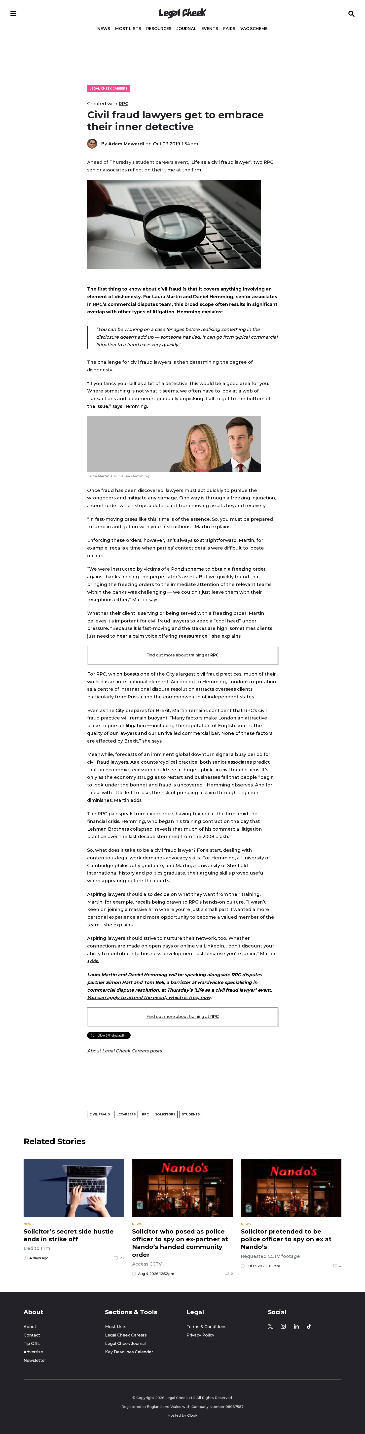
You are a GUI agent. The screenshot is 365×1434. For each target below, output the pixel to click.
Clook (192, 1415)
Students (191, 1114)
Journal (186, 29)
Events (209, 29)
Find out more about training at (182, 655)
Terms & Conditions (206, 1326)
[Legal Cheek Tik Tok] (309, 1326)
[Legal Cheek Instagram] (283, 1326)
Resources (159, 29)
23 (122, 1258)
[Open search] (351, 13)
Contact (32, 1335)
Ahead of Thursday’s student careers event (137, 162)
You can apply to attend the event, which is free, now (148, 997)
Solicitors (165, 1114)
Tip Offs (32, 1343)
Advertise (33, 1352)
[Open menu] (13, 13)
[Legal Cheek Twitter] (270, 1326)
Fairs (229, 29)
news (29, 1224)
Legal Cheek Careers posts (132, 1051)
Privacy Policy (200, 1335)
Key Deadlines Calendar (129, 1352)
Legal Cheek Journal (125, 1343)
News (103, 29)
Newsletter (35, 1360)
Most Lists (128, 29)
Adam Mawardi (126, 144)
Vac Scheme (254, 29)
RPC (123, 103)
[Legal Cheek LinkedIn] (296, 1326)
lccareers (126, 1114)
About (30, 1326)
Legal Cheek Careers (108, 88)
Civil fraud (99, 1114)
